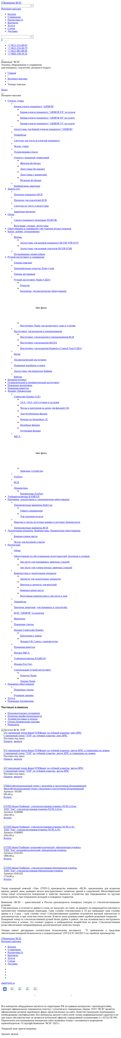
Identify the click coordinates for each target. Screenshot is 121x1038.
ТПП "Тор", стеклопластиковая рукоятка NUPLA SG (32, 829)
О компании (14, 17)
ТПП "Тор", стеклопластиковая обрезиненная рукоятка (33, 870)
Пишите (8, 741)
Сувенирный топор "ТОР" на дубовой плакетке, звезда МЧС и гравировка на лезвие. (50, 753)
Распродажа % (15, 19)
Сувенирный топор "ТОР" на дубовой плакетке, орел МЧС (36, 735)
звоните (18, 741)
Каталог (12, 14)
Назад (4, 89)
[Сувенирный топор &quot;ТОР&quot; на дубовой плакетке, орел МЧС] (43, 732)
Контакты (13, 22)
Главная (12, 73)
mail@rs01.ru (8, 983)
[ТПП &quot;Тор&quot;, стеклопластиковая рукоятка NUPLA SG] (39, 826)
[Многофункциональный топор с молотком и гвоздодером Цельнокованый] (45, 785)
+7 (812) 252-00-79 (17, 48)
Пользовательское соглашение (24, 713)
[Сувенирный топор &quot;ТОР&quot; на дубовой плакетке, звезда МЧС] (44, 768)
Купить (8, 797)
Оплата (76, 995)
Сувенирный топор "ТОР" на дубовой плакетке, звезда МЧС (36, 771)
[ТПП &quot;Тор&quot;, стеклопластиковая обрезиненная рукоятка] (40, 867)
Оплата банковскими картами (24, 721)
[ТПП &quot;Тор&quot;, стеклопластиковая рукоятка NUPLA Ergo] (40, 806)
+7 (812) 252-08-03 (17, 45)
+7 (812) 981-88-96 (17, 51)
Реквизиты (13, 724)
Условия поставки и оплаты (22, 719)
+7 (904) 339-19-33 (17, 53)
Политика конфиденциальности (25, 716)
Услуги (11, 25)
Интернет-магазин (11, 8)
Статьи (11, 28)
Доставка (12, 31)
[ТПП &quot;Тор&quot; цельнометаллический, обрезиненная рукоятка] (42, 847)
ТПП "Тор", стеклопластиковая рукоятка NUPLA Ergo (33, 809)
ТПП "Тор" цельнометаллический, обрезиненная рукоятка (35, 850)
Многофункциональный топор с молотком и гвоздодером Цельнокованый (44, 788)
